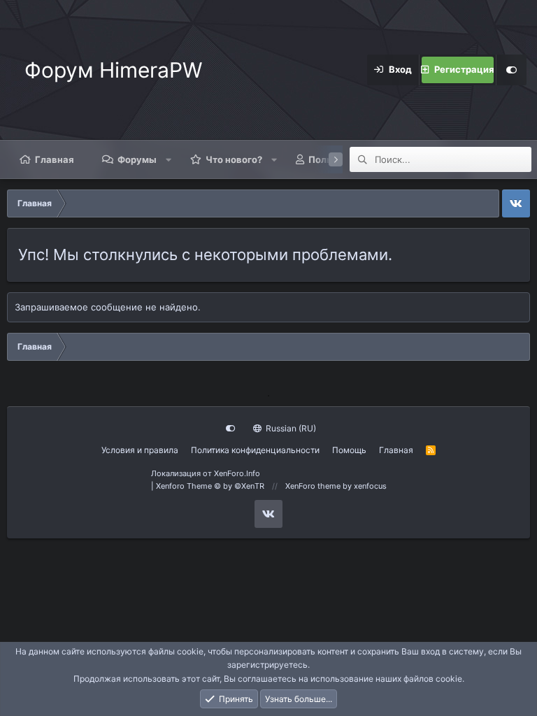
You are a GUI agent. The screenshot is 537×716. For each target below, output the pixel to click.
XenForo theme (313, 486)
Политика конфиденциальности (255, 450)
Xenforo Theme (210, 486)
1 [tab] (268, 396)
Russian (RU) (290, 428)
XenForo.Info (237, 473)
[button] (169, 159)
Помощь (349, 450)
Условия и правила (139, 450)
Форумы (137, 159)
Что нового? (234, 159)
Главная (54, 159)
